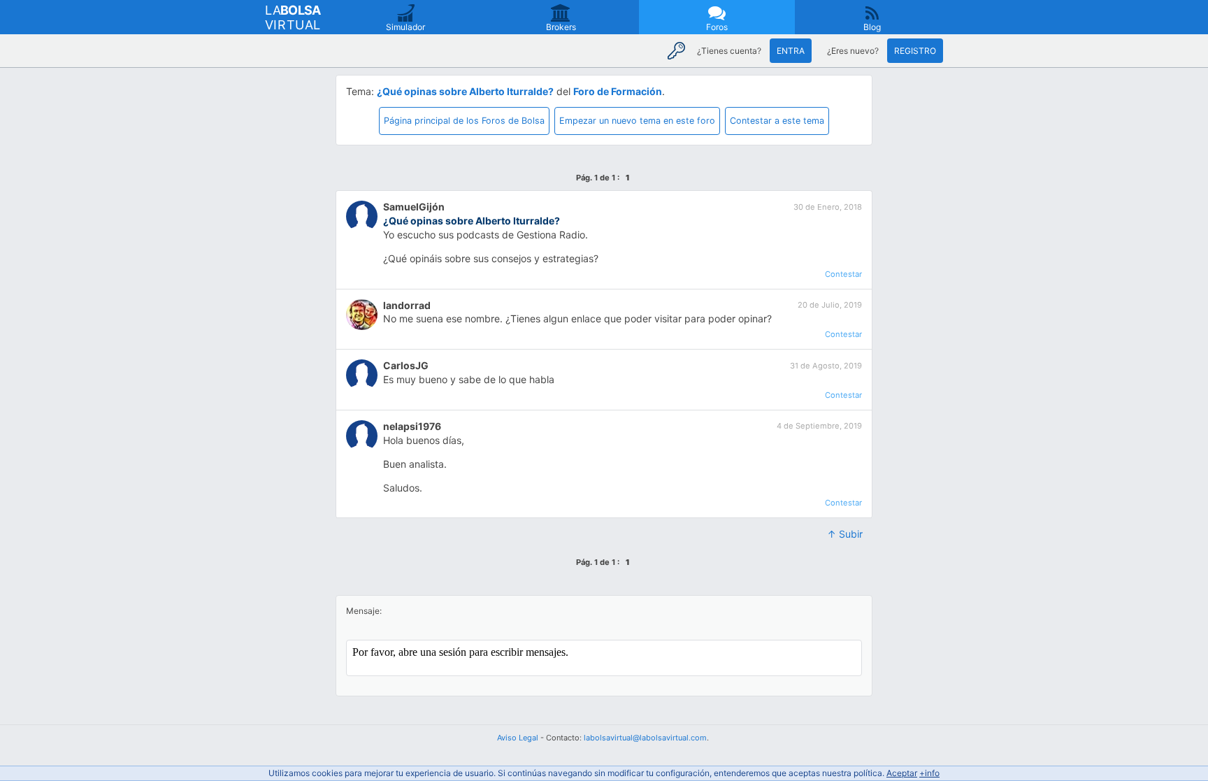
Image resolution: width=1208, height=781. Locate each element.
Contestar (843, 274)
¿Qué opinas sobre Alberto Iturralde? (465, 91)
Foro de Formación (617, 91)
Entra (791, 50)
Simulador (405, 27)
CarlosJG (406, 365)
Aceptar (901, 773)
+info (929, 773)
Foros (717, 27)
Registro (915, 50)
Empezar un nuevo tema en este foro (637, 120)
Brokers (561, 27)
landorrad (407, 305)
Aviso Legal (517, 738)
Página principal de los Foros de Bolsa (464, 120)
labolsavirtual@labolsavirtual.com (645, 738)
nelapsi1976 (412, 426)
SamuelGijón (414, 207)
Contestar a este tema (777, 120)
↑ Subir (845, 534)
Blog (872, 27)
